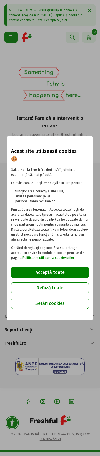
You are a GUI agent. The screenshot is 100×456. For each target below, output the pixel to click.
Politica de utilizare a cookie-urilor (48, 258)
